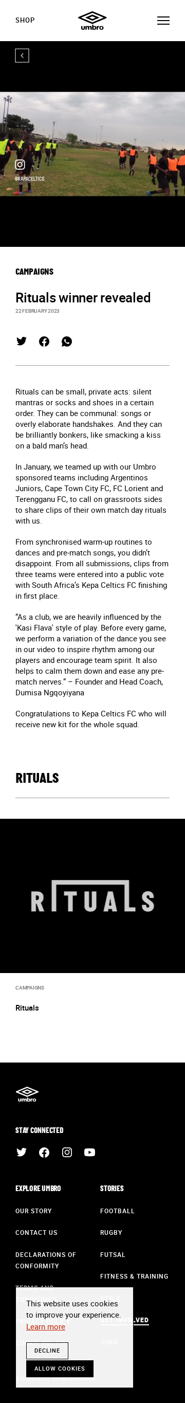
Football (117, 1211)
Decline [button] (47, 1350)
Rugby (111, 1232)
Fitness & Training (134, 1276)
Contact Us (36, 1232)
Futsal (113, 1254)
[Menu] (163, 20)
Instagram (66, 1152)
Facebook (44, 341)
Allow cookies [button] (59, 1368)
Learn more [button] (45, 1326)
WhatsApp (66, 341)
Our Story (33, 1211)
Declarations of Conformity (46, 1260)
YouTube (89, 1152)
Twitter (21, 341)
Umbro (92, 20)
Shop (25, 20)
